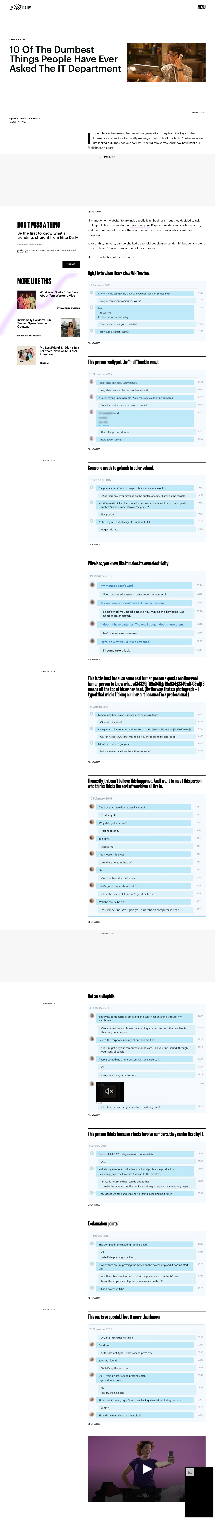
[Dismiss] (209, 1470)
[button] (147, 1469)
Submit (71, 264)
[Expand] (188, 1470)
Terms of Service (66, 250)
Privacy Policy (22, 252)
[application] (147, 1469)
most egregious (140, 225)
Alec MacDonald (26, 118)
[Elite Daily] (20, 7)
